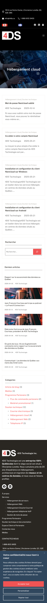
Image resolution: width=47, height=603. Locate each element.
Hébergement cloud (13, 99)
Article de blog (12, 387)
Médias (5, 533)
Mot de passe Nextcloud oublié (19, 103)
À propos (5, 494)
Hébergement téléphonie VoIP (19, 511)
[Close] (44, 552)
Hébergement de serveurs (17, 501)
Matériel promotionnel (20, 403)
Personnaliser (23, 591)
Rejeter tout (23, 598)
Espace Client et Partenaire (13, 525)
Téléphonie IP (16, 423)
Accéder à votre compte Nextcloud (21, 136)
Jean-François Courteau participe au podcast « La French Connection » (23, 304)
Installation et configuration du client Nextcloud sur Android (22, 209)
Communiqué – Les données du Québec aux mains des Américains (22, 362)
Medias (8, 391)
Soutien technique (29, 99)
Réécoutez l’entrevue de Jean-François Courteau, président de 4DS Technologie (21, 330)
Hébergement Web (19, 419)
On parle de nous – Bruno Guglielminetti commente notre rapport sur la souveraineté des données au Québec (23, 346)
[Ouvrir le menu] (43, 35)
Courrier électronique (20, 411)
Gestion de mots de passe (17, 515)
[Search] (37, 252)
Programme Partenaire (15, 395)
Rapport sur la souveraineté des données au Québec (22, 278)
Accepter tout (23, 584)
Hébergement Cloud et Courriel (20, 508)
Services (5, 497)
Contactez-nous (8, 529)
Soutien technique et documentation (16, 522)
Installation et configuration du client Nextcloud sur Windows (22, 170)
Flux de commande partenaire (24, 399)
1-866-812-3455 (9, 544)
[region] (23, 577)
